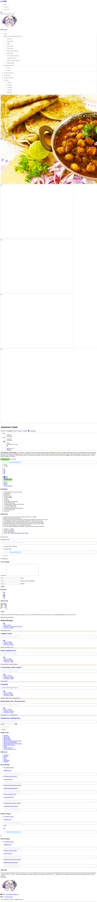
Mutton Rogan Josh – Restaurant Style (13, 701)
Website (22, 583)
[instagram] (6, 1)
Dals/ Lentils (7, 736)
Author (25, 430)
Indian (19, 430)
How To (6, 483)
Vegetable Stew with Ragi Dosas (10, 718)
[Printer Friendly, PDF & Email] (5, 459)
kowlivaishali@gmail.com (12, 894)
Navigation (4, 29)
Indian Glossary (7, 739)
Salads (5, 746)
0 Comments (32, 430)
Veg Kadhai (4, 684)
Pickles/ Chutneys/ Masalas (10, 742)
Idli (4, 828)
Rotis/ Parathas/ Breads (9, 745)
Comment (3, 575)
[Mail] (5, 1)
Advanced (6, 755)
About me (6, 6)
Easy (5, 757)
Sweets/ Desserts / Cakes (10, 749)
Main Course (11, 531)
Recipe (5, 481)
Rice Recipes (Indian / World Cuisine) (13, 743)
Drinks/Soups (7, 738)
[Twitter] (4, 592)
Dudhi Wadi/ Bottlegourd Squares (11, 788)
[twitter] (1, 1)
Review (5, 484)
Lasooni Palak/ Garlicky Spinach (11, 667)
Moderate (9, 449)
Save (6, 478)
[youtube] (3, 1)
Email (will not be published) (28, 581)
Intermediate (7, 760)
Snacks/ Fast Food (8, 747)
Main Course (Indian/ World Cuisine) (19, 533)
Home (5, 4)
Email (6, 476)
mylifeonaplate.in (9, 896)
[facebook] (2, 1)
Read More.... (4, 877)
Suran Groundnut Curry (8, 650)
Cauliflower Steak (6, 633)
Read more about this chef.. (7, 617)
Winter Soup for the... (8, 779)
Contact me (6, 9)
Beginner (6, 756)
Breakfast (6, 735)
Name (22, 578)
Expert (5, 759)
